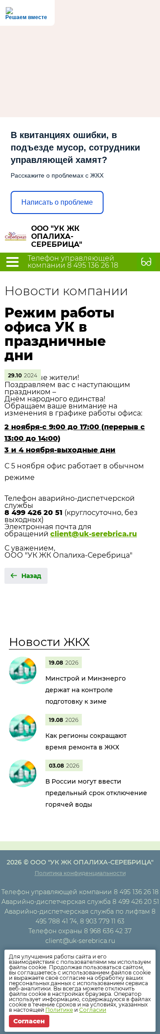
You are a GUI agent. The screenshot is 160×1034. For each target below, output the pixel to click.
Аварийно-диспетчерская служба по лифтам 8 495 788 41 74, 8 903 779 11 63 (80, 916)
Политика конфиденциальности (80, 873)
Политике (59, 1009)
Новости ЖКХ (49, 642)
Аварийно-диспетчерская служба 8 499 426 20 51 (80, 902)
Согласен (29, 1021)
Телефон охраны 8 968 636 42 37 (80, 931)
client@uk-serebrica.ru (80, 941)
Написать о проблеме (57, 202)
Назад (31, 576)
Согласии (92, 1009)
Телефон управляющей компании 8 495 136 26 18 (73, 262)
